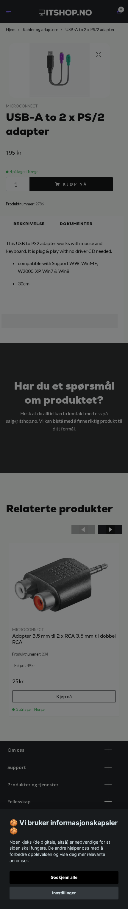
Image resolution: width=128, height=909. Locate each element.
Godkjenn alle (64, 877)
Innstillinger (64, 892)
